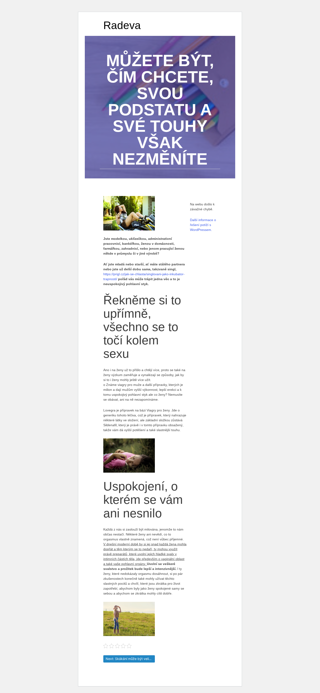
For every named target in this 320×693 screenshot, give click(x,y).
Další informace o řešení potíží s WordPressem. (203, 225)
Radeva (122, 25)
